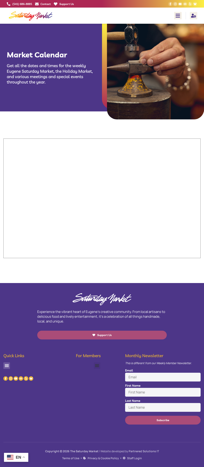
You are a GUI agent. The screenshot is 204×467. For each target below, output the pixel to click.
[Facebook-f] (170, 4)
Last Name (132, 401)
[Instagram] (175, 4)
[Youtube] (180, 4)
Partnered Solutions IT (144, 451)
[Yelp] (190, 4)
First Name (132, 385)
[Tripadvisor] (185, 4)
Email (129, 370)
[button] (178, 16)
